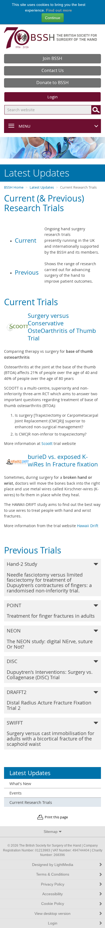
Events (15, 793)
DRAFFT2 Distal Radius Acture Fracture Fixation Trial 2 (49, 700)
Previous (27, 272)
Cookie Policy (52, 904)
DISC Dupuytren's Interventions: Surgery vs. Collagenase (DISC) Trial (50, 669)
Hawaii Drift (87, 525)
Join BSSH (52, 58)
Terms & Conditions (52, 874)
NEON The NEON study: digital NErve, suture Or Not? (50, 638)
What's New (20, 783)
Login (52, 96)
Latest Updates (42, 187)
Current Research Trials (30, 802)
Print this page (56, 817)
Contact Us (52, 70)
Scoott (47, 443)
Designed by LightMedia (52, 865)
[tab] (52, 577)
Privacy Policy (52, 884)
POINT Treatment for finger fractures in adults (51, 610)
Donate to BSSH (52, 82)
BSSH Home (13, 187)
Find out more (59, 10)
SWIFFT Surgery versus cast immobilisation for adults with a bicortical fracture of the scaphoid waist (50, 733)
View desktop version (52, 914)
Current (25, 240)
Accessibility (52, 894)
